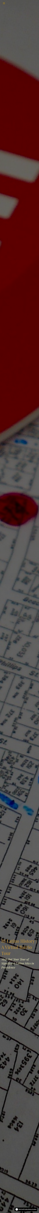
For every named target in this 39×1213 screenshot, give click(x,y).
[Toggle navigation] (4, 3)
